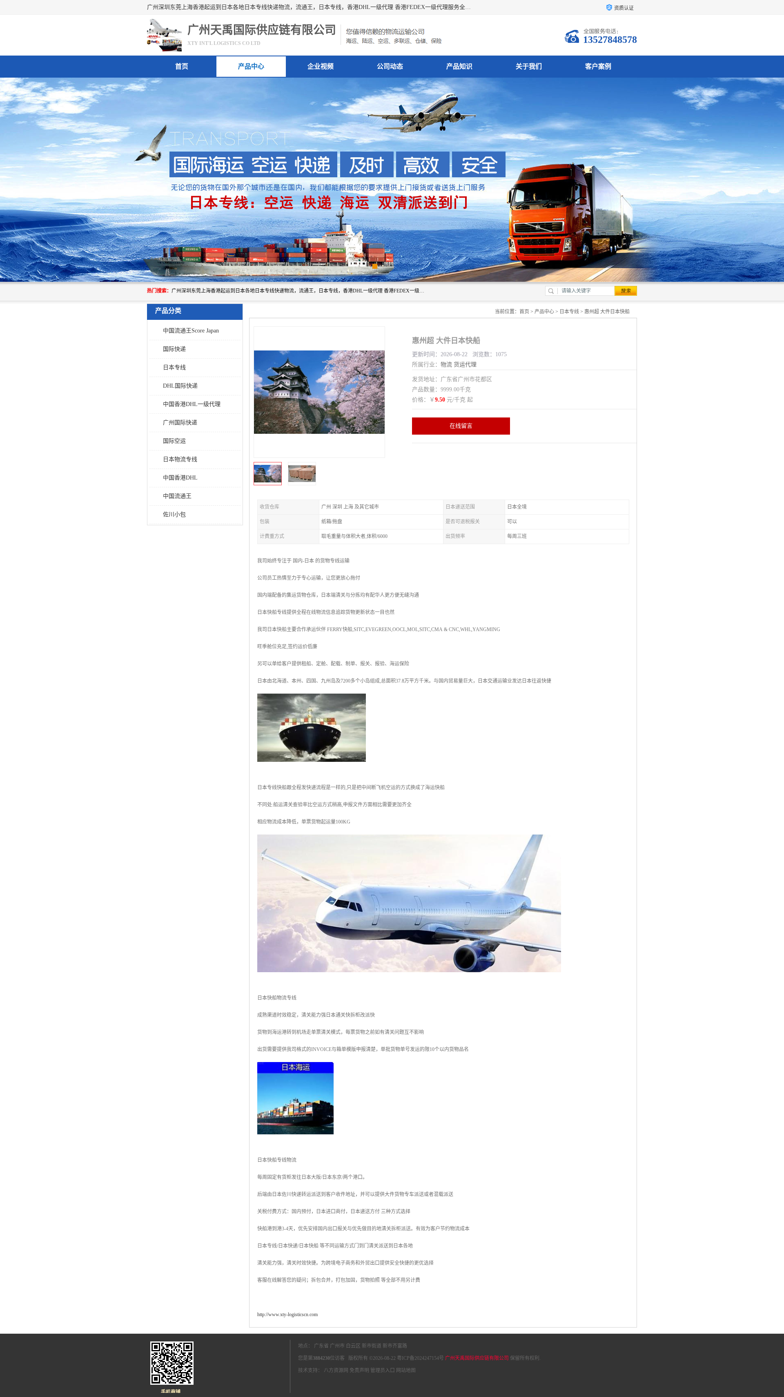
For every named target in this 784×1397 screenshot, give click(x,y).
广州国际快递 (180, 423)
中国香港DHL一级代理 (191, 404)
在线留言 (461, 426)
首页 (181, 66)
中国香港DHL (180, 478)
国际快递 (174, 349)
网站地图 (406, 1370)
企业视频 (320, 66)
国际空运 (174, 441)
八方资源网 (336, 1370)
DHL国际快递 (180, 386)
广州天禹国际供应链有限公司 (477, 1358)
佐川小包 (174, 514)
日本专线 (174, 367)
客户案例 (598, 66)
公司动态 (390, 66)
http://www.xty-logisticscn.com (287, 1314)
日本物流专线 (180, 459)
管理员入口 (382, 1370)
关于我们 (529, 66)
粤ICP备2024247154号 (420, 1358)
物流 (446, 365)
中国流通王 (177, 496)
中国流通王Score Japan (191, 331)
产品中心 (251, 66)
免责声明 (359, 1370)
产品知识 (459, 66)
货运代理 (465, 365)
